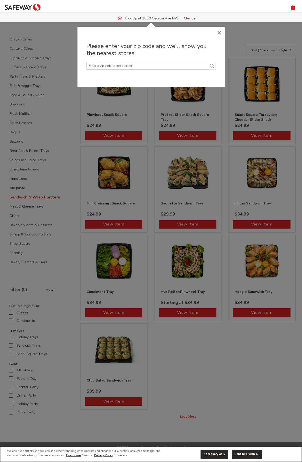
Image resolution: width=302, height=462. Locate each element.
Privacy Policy (103, 455)
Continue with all (246, 454)
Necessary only (214, 454)
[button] (293, 7)
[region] (151, 454)
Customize (73, 455)
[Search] (212, 66)
